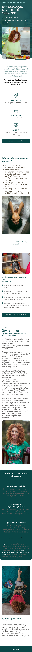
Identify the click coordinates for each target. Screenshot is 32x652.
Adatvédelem (16, 649)
